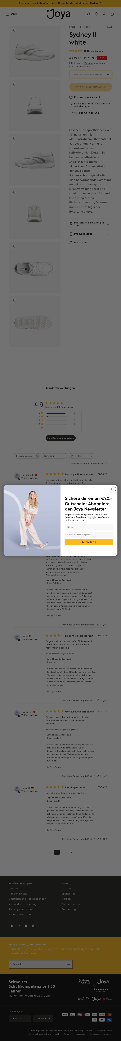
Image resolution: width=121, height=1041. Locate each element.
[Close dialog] (114, 489)
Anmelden (89, 542)
